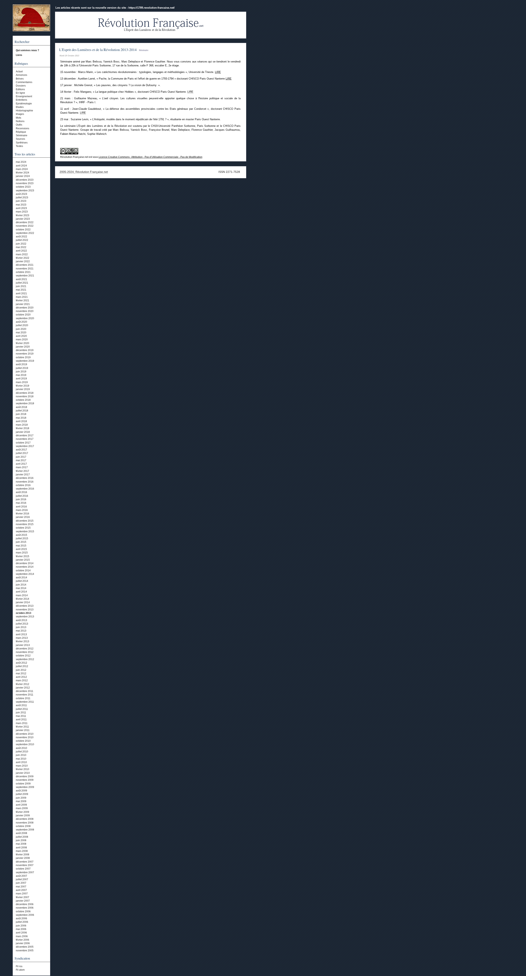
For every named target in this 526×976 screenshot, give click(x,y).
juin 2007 (21, 883)
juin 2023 (21, 201)
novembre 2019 (24, 353)
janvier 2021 (23, 304)
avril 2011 (21, 719)
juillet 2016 (22, 496)
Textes (19, 146)
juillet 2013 (22, 624)
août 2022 (21, 236)
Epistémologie (24, 103)
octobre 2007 (23, 868)
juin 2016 (21, 499)
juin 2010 (21, 755)
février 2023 (22, 215)
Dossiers (21, 85)
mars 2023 (22, 211)
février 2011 (22, 726)
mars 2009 (22, 808)
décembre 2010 (24, 734)
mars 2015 (22, 552)
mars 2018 (22, 425)
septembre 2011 (25, 702)
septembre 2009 (25, 787)
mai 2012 (21, 673)
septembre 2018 (25, 403)
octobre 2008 (23, 826)
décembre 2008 (24, 819)
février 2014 (22, 599)
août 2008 (21, 833)
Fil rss (19, 966)
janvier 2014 (23, 602)
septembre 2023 (25, 190)
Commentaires (24, 82)
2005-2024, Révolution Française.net (84, 171)
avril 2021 (21, 293)
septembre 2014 (25, 574)
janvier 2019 (23, 389)
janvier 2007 (23, 901)
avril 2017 (21, 464)
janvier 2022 (23, 261)
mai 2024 (21, 162)
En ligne (20, 93)
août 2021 (21, 279)
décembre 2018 (24, 393)
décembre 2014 (24, 563)
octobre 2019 (23, 357)
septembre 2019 (25, 361)
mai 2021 (21, 290)
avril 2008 (21, 847)
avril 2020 (21, 336)
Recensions (22, 128)
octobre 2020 (23, 314)
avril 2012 (21, 677)
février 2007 (22, 897)
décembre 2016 (24, 478)
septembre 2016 (25, 488)
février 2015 (22, 556)
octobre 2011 (23, 698)
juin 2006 (21, 925)
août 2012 (21, 663)
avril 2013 (21, 634)
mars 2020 (22, 339)
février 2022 (22, 258)
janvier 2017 (23, 474)
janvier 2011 (23, 730)
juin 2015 (21, 542)
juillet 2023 (22, 197)
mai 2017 (21, 460)
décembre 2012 (24, 648)
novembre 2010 (24, 737)
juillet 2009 (22, 794)
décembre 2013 (24, 606)
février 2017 (22, 471)
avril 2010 (21, 762)
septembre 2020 (25, 318)
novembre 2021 (24, 268)
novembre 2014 (24, 567)
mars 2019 (22, 382)
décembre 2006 (24, 904)
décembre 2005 (24, 947)
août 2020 (21, 322)
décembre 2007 (24, 861)
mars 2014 (22, 595)
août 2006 (21, 918)
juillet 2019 (22, 368)
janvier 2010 (23, 773)
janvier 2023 (23, 219)
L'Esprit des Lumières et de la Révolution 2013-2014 (98, 49)
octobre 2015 (23, 528)
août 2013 (21, 620)
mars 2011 (22, 723)
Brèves (20, 78)
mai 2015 (21, 545)
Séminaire (21, 135)
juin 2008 (21, 840)
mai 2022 (21, 247)
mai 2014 (21, 588)
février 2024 (22, 172)
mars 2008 (22, 851)
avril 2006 (21, 932)
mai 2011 (21, 716)
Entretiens (21, 100)
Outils (19, 125)
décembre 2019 (24, 350)
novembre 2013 (24, 609)
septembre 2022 (25, 233)
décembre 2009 (24, 776)
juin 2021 (21, 286)
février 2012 (22, 684)
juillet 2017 (22, 453)
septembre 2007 (25, 872)
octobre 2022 (23, 229)
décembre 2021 (24, 265)
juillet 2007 (22, 879)
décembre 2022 (24, 222)
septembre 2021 (25, 275)
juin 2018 (21, 414)
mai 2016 (21, 503)
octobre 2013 (23, 613)
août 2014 (21, 577)
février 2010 (22, 769)
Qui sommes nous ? (27, 50)
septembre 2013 (25, 616)
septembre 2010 (25, 744)
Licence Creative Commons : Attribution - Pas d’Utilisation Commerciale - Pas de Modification (150, 157)
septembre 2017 (25, 446)
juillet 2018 (22, 410)
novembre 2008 (24, 822)
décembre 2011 (24, 691)
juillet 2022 (22, 240)
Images (20, 114)
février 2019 (22, 386)
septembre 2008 (25, 829)
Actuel (19, 71)
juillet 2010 (22, 751)
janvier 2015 (23, 560)
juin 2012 (21, 670)
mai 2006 (21, 929)
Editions (20, 89)
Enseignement (24, 96)
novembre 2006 (24, 908)
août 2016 (21, 492)
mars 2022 (22, 254)
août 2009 (21, 790)
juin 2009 (21, 798)
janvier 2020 (23, 346)
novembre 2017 (24, 439)
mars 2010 (22, 766)
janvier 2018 (23, 432)
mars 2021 (22, 297)
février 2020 (22, 343)
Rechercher (22, 41)
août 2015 (21, 535)
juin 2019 (21, 371)
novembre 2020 (24, 311)
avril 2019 (21, 378)
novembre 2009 (24, 780)
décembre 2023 (24, 180)
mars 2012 (22, 680)
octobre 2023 (23, 187)
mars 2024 (22, 169)
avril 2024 (21, 165)
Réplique (21, 132)
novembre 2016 (24, 481)
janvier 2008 (23, 858)
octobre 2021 (23, 272)
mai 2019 (21, 375)
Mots (18, 118)
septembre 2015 (25, 531)
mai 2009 (21, 801)
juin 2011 (21, 712)
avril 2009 (21, 805)
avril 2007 (21, 890)
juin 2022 (21, 244)
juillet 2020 (22, 325)
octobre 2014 (23, 570)
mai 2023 (21, 204)
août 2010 (21, 748)
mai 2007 (21, 886)
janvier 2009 (23, 815)
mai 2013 (21, 630)
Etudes (20, 107)
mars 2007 (22, 893)
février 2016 (22, 513)
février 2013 (22, 641)
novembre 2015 (24, 524)
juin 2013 (21, 627)
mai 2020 (21, 332)
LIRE (218, 72)
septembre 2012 (25, 659)
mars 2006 (22, 936)
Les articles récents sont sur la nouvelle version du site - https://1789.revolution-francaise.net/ (115, 7)
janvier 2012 (23, 687)
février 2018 (22, 428)
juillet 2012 (22, 666)
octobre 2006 (23, 911)
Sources (20, 139)
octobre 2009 (23, 783)
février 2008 (22, 854)
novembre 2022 (24, 226)
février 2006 (22, 940)
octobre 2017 (23, 442)
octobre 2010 (23, 741)
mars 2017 (22, 467)
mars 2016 (22, 510)
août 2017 (21, 449)
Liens (19, 55)
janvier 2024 (23, 176)
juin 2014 (21, 584)
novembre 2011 (24, 694)
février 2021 (22, 300)
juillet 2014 (22, 581)
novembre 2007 (24, 865)
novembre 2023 (24, 183)
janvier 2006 (23, 943)
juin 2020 (21, 329)
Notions (20, 121)
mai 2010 (21, 759)
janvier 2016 (23, 517)
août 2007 (21, 876)
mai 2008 (21, 844)
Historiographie (24, 110)
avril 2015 (21, 549)
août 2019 (21, 364)
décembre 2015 (24, 521)
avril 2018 (21, 421)
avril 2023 (21, 208)
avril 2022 (21, 250)
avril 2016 (21, 506)
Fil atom (20, 970)
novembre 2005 (24, 950)
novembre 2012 (24, 652)
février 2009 (22, 812)
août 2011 (21, 705)
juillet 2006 (22, 922)
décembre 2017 (24, 435)
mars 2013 (22, 638)
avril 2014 (21, 591)
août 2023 (21, 194)
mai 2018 (21, 418)
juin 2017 (21, 457)
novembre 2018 (24, 396)
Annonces (21, 75)
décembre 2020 (24, 307)
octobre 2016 (23, 485)
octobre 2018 (23, 400)
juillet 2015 (22, 538)
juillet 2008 (22, 837)
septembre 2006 (25, 915)
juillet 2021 (22, 283)
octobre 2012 (23, 655)
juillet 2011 (22, 709)
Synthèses (22, 142)
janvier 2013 (23, 645)
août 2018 (21, 407)
